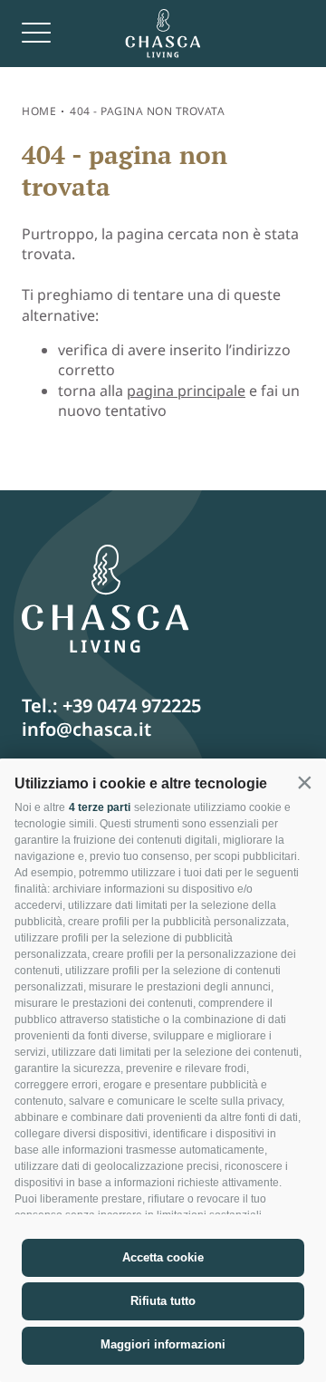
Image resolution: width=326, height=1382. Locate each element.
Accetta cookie (163, 1257)
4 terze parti (99, 807)
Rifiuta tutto (163, 1301)
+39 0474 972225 (131, 705)
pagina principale (186, 391)
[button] (304, 782)
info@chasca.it (86, 729)
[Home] (163, 33)
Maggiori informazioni (163, 1344)
